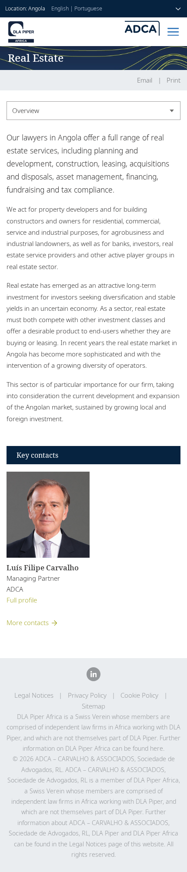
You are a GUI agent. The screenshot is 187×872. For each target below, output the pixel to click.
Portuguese (88, 8)
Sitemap (93, 706)
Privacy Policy (87, 695)
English (60, 8)
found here (148, 748)
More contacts (28, 622)
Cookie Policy (139, 695)
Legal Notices (33, 695)
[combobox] (93, 110)
